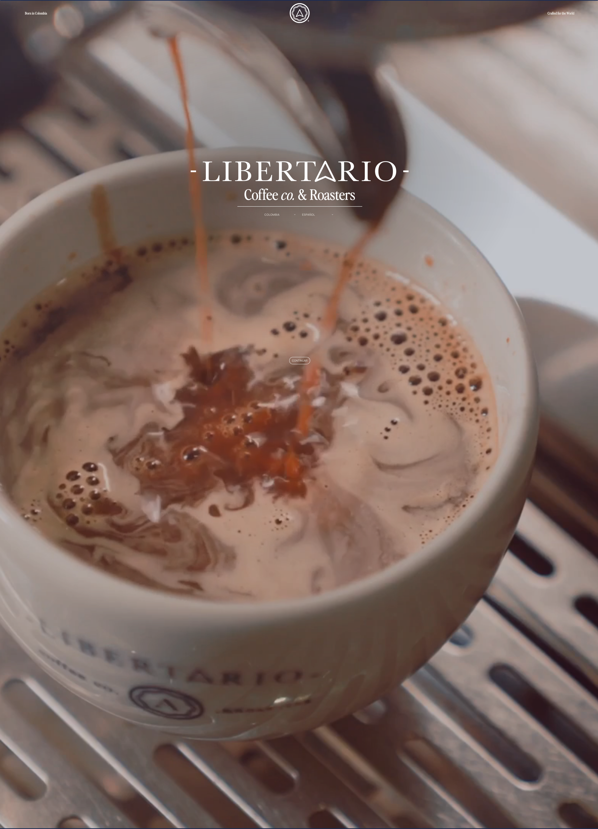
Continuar (299, 360)
